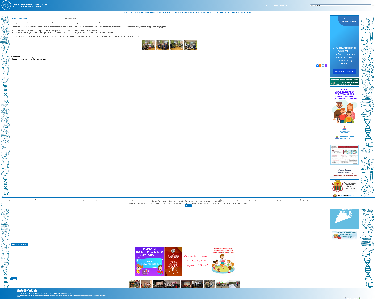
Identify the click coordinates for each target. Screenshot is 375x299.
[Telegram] (323, 65)
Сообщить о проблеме (344, 71)
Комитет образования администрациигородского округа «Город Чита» (29, 5)
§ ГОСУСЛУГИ (231, 13)
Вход (18, 296)
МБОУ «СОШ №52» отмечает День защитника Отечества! (37, 19)
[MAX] (326, 65)
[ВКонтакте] (317, 65)
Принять (188, 206)
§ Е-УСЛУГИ (218, 13)
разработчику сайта (64, 293)
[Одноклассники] (320, 65)
